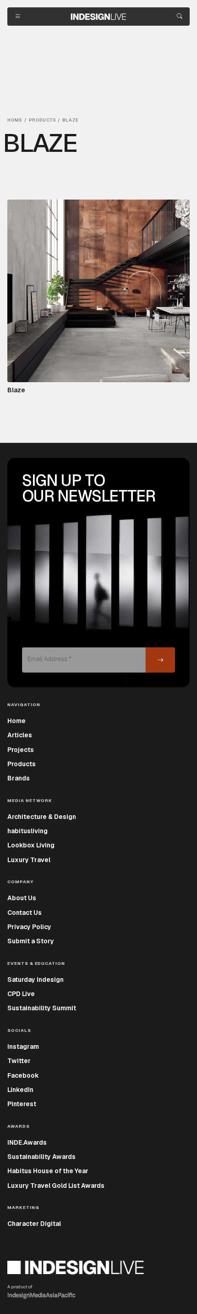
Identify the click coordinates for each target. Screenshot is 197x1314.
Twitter (19, 1061)
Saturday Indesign (35, 979)
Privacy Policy (29, 927)
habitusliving (27, 831)
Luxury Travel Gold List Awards (55, 1185)
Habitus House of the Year (47, 1171)
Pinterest (21, 1104)
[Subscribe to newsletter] (160, 660)
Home (16, 721)
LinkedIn (20, 1090)
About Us (21, 898)
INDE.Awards (27, 1142)
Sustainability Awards (41, 1157)
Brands (18, 778)
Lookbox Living (31, 845)
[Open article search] (179, 16)
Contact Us (24, 912)
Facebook (23, 1075)
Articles (19, 735)
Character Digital (34, 1223)
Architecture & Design (41, 817)
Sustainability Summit (41, 1008)
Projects (20, 750)
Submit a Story (30, 941)
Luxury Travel (28, 860)
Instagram (23, 1046)
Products (21, 764)
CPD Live (21, 994)
